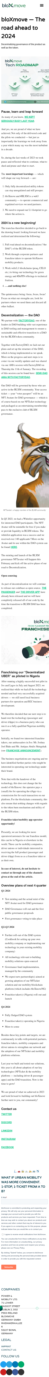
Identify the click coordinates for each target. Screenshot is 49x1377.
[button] (41, 5)
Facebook (7, 1147)
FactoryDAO (26, 320)
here (14, 547)
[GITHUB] (21, 1372)
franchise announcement (23, 750)
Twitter (6, 1114)
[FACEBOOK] (15, 1372)
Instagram (8, 1138)
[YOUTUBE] (3, 1372)
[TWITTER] (3, 1364)
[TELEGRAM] (9, 1364)
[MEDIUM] (21, 1364)
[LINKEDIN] (15, 1364)
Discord (6, 1122)
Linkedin (6, 1130)
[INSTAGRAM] (9, 1372)
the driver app (30, 591)
